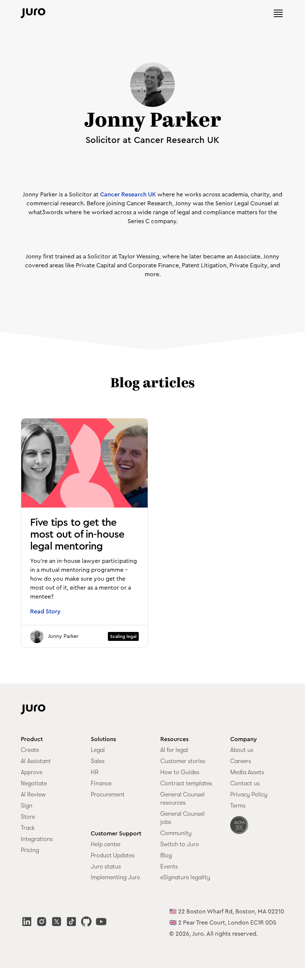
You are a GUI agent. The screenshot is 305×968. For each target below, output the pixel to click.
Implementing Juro (115, 877)
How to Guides (179, 772)
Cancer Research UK (128, 195)
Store (28, 817)
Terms (237, 805)
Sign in (194, 13)
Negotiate (34, 783)
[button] (278, 13)
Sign (26, 805)
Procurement (108, 794)
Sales (98, 761)
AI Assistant (36, 761)
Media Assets (247, 772)
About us (241, 750)
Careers (240, 761)
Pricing (30, 850)
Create (30, 750)
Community (176, 833)
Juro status (106, 866)
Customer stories (182, 761)
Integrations (37, 839)
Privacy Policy (248, 794)
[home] (33, 13)
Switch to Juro (179, 844)
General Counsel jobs (182, 818)
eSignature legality (185, 877)
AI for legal (174, 750)
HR (95, 772)
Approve (31, 772)
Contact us (245, 783)
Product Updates (113, 855)
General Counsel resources (182, 798)
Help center (106, 844)
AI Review (33, 794)
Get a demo (239, 13)
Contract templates (186, 783)
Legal (98, 750)
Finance (101, 783)
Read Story (45, 612)
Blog (166, 855)
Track (28, 828)
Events (169, 866)
